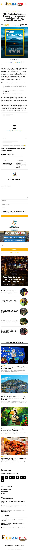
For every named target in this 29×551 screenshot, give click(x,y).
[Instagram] (6, 477)
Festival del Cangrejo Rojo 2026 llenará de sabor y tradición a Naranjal (13, 459)
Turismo (9, 11)
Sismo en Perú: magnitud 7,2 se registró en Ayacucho (13, 527)
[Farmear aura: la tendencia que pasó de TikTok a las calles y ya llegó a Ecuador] (24, 331)
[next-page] (25, 258)
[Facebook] (2, 477)
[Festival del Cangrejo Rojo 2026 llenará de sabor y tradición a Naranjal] (14, 446)
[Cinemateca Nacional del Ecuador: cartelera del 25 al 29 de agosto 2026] (24, 312)
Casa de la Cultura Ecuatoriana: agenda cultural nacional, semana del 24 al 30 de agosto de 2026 (9, 292)
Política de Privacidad (14, 252)
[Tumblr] (17, 477)
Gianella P (4, 284)
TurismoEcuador (19, 155)
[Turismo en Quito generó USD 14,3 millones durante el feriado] (14, 355)
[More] (23, 62)
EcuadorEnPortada (9, 154)
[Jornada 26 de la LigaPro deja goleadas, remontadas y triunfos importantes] (24, 302)
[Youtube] (2, 480)
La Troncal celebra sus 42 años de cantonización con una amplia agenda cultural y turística (21, 164)
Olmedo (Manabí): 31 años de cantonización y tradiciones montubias (7, 163)
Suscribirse (14, 249)
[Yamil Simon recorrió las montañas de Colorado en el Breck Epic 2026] (24, 321)
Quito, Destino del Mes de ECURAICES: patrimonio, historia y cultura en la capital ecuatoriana (13, 398)
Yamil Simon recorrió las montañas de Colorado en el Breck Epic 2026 (9, 321)
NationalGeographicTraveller (8, 155)
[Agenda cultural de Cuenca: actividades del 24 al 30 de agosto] (14, 271)
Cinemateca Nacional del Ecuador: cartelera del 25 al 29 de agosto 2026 (9, 311)
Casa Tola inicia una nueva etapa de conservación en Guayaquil (12, 519)
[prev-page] (23, 258)
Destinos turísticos (17, 11)
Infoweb (3, 427)
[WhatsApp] (24, 477)
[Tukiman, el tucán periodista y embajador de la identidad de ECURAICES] (14, 416)
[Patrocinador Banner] (14, 236)
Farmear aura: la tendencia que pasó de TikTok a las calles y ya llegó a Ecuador (9, 331)
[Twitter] (21, 477)
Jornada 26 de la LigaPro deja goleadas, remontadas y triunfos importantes (9, 302)
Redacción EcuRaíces (6, 25)
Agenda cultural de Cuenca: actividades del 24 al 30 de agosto (13, 279)
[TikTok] (13, 477)
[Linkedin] (10, 477)
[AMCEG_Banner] (14, 225)
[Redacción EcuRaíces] (14, 174)
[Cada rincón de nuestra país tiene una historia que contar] (14, 4)
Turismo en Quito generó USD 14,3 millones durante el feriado (14, 367)
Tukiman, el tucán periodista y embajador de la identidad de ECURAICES (14, 429)
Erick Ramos (10, 77)
